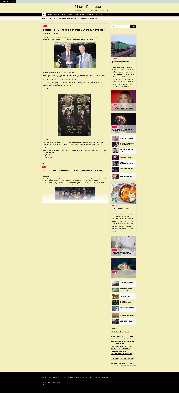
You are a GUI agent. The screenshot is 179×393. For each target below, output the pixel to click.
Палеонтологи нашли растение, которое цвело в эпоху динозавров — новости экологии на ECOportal (127, 314)
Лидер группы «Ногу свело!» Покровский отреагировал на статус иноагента (127, 163)
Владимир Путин (115, 334)
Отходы (130, 346)
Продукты (114, 351)
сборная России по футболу (126, 363)
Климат (131, 336)
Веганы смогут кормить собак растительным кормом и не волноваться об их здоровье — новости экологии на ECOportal (127, 295)
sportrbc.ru (51, 157)
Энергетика (114, 363)
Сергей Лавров (115, 358)
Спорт (76, 14)
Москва (129, 341)
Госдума (128, 334)
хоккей (134, 365)
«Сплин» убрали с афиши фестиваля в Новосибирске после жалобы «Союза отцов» (127, 169)
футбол (129, 365)
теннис (113, 365)
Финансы (121, 361)
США (133, 356)
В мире (123, 334)
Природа (127, 348)
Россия (129, 356)
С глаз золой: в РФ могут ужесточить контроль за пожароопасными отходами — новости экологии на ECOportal (127, 321)
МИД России (125, 338)
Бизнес (116, 331)
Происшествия (121, 351)
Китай (126, 336)
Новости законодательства (119, 346)
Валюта (127, 331)
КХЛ (123, 336)
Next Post (44, 163)
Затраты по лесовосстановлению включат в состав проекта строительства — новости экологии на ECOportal (126, 302)
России (124, 356)
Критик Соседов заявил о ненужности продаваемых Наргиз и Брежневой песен (127, 137)
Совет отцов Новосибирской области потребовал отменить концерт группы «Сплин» (127, 144)
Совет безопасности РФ (126, 358)
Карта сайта (99, 14)
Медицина (57, 14)
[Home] (44, 14)
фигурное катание (121, 365)
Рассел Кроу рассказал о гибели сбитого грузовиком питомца (127, 175)
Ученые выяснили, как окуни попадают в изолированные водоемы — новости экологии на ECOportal (122, 275)
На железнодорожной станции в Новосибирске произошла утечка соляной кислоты (122, 62)
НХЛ (133, 341)
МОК (131, 338)
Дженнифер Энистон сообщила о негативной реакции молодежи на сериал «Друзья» (123, 107)
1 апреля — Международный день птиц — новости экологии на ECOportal (127, 308)
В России (121, 331)
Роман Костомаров (116, 356)
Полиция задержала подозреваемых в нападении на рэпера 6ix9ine (122, 130)
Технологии (114, 361)
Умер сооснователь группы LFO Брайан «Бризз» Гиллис (127, 150)
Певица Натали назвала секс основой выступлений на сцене (127, 156)
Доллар (113, 336)
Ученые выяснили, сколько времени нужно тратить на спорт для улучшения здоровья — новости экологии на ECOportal (127, 283)
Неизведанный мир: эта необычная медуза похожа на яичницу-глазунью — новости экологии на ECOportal (126, 289)
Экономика (90, 14)
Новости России (119, 343)
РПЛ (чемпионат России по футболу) (121, 353)
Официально (114, 348)
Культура (49, 14)
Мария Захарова (115, 341)
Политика (69, 14)
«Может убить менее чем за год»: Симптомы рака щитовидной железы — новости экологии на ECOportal (122, 253)
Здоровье (118, 336)
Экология (82, 14)
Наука (63, 14)
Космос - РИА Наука (116, 338)
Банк (112, 331)
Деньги (133, 334)
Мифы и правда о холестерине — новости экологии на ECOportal (121, 209)
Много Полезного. (89, 7)
